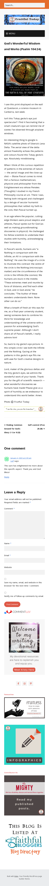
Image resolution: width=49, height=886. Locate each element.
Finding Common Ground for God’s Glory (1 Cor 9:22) (13, 429)
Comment (9, 508)
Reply (6, 477)
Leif (12, 461)
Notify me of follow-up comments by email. (24, 596)
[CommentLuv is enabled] (18, 613)
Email (7, 555)
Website (8, 567)
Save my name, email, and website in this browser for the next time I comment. (23, 584)
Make (16, 876)
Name (7, 543)
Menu (12, 33)
